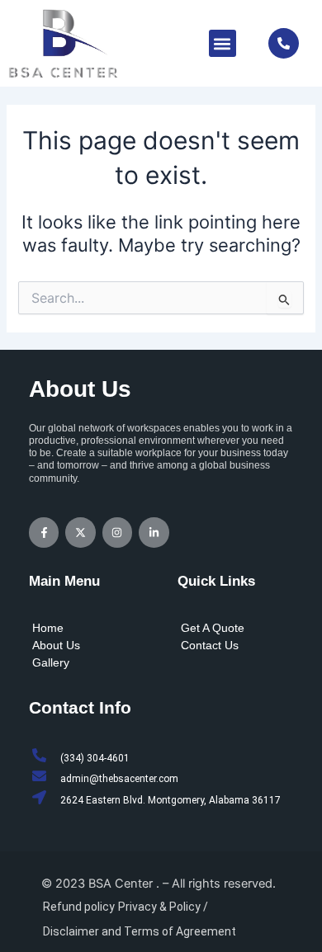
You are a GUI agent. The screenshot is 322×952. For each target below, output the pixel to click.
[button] (222, 43)
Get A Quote (212, 627)
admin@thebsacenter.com (119, 779)
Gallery (50, 662)
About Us (56, 645)
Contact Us (210, 645)
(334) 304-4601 (95, 758)
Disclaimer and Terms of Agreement (139, 931)
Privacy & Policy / (163, 906)
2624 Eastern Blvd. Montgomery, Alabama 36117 (170, 800)
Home (48, 627)
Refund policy (79, 906)
